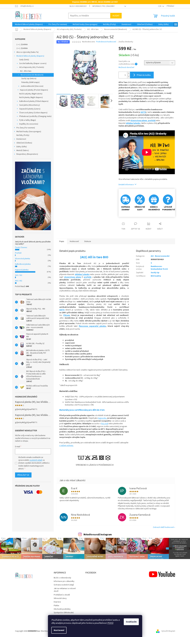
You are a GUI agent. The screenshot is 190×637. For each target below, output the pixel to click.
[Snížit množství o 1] (128, 76)
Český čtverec (21, 247)
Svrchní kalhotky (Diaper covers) (32, 63)
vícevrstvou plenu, (139, 120)
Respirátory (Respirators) (27, 154)
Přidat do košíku (144, 75)
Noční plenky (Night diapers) (31, 97)
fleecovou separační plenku (92, 326)
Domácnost (21, 139)
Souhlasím (131, 621)
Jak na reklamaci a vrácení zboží (65, 590)
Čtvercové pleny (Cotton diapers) (33, 112)
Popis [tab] (61, 241)
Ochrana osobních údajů (64, 584)
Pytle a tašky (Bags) (27, 120)
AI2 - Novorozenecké (160, 256)
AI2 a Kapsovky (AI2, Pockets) (31, 67)
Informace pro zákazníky (103, 6)
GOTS (143, 112)
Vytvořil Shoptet (168, 631)
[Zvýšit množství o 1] (128, 73)
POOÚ (110, 623)
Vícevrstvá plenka (22, 258)
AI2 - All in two (25, 71)
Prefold (18, 253)
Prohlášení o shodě (62, 594)
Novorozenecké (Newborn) (32, 74)
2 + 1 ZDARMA (22, 48)
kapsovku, (102, 418)
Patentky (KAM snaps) (30, 82)
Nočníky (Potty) (22, 135)
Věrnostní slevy (60, 598)
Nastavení (59, 630)
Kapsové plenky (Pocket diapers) (34, 90)
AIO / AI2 (18, 280)
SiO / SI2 (18, 275)
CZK (160, 6)
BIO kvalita (156, 276)
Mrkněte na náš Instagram (98, 534)
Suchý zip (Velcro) (28, 78)
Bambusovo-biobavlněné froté (159, 267)
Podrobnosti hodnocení (106, 41)
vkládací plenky (133, 123)
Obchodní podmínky (62, 609)
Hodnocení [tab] (74, 241)
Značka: (125, 41)
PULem (66, 315)
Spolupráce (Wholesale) (64, 612)
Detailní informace (126, 184)
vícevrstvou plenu (72, 277)
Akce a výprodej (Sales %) (27, 52)
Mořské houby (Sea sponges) (28, 131)
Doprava (57, 601)
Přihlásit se (23, 475)
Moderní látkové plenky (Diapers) (30, 56)
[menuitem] (29, 24)
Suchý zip (155, 272)
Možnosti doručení (126, 67)
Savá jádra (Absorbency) (29, 105)
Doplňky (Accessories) (28, 124)
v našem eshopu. (66, 445)
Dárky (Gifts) (21, 146)
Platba (56, 605)
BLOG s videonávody (78, 6)
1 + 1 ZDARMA (22, 44)
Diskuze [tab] (87, 241)
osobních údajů (36, 460)
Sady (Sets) (24, 59)
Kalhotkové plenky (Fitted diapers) (33, 101)
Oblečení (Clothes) (24, 142)
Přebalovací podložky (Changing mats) (35, 116)
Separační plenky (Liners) (29, 108)
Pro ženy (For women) (25, 127)
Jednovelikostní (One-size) (32, 86)
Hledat (116, 15)
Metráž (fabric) (22, 150)
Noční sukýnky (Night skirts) (30, 93)
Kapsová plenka (21, 269)
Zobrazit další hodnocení (163, 527)
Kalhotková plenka (23, 264)
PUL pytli (104, 423)
